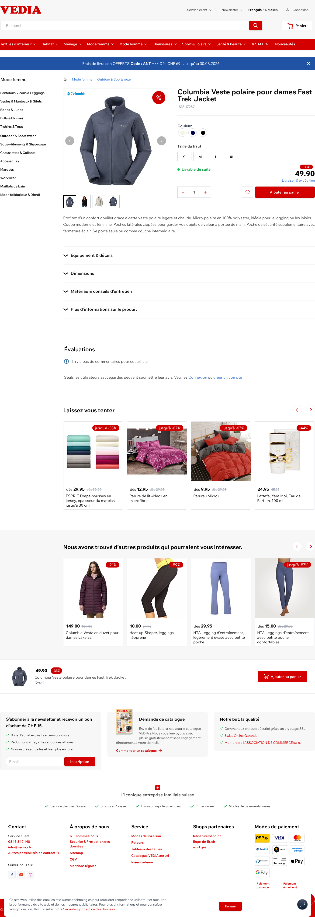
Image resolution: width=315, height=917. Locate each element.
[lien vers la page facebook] (12, 874)
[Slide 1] (69, 201)
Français (255, 10)
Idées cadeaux (142, 862)
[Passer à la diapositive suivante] (310, 409)
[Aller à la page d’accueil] (65, 79)
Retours (137, 842)
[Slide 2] (84, 201)
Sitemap (76, 853)
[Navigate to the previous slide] (297, 409)
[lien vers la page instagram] (30, 874)
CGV (73, 859)
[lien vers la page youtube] (22, 874)
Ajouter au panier (285, 192)
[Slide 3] (99, 201)
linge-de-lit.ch (204, 841)
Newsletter (230, 10)
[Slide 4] (113, 201)
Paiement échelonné (290, 885)
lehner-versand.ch (207, 836)
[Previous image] (69, 140)
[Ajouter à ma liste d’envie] (247, 192)
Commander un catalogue (136, 750)
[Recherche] (255, 25)
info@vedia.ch (19, 847)
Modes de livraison (146, 836)
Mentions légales (83, 866)
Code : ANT (140, 63)
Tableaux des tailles (146, 849)
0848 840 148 (19, 841)
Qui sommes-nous (84, 836)
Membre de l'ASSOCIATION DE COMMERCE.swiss (263, 743)
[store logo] (21, 10)
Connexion (197, 377)
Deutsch (271, 10)
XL (232, 157)
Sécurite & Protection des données (90, 843)
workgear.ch (202, 847)
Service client (197, 10)
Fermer (230, 906)
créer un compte (227, 377)
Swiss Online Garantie (241, 736)
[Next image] (161, 140)
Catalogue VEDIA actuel (150, 856)
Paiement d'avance (263, 885)
